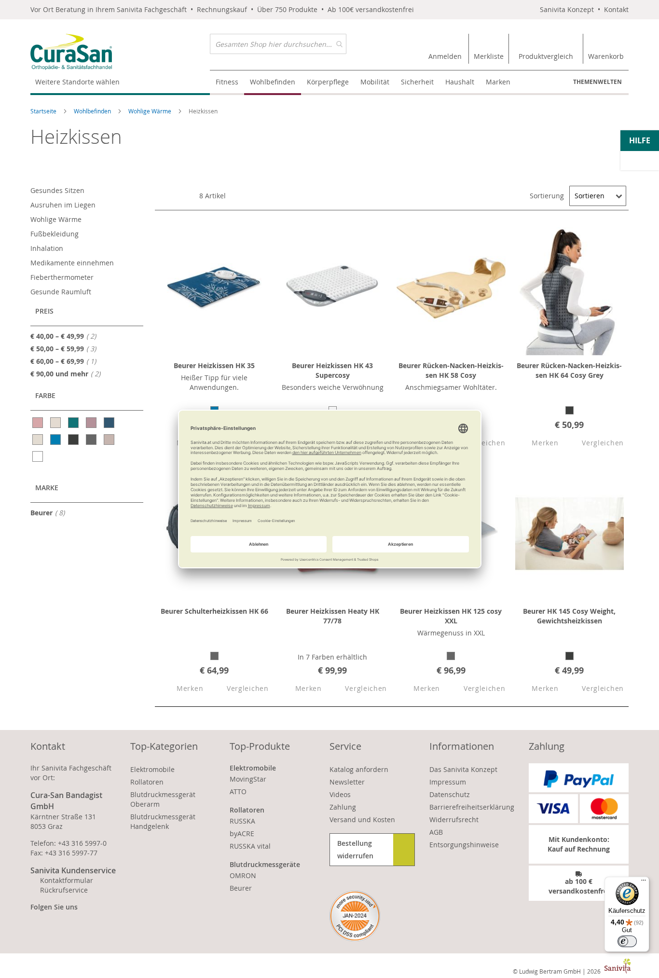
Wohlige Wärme (150, 111)
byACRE (242, 833)
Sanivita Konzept (567, 9)
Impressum (447, 781)
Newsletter (347, 781)
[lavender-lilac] (92, 422)
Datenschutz (449, 794)
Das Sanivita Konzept (463, 769)
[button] (537, 443)
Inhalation (46, 248)
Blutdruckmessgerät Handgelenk (162, 821)
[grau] (92, 439)
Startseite (44, 111)
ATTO (238, 791)
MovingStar (248, 779)
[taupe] (110, 439)
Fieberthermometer (62, 277)
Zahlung (343, 807)
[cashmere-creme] (56, 422)
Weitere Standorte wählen (77, 81)
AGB (436, 832)
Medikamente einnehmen (72, 262)
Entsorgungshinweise (464, 844)
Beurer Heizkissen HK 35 (214, 365)
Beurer (50, 512)
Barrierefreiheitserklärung (471, 807)
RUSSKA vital (250, 846)
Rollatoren (147, 781)
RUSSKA (242, 821)
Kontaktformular (66, 880)
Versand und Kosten (362, 819)
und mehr (68, 373)
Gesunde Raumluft (60, 291)
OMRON (243, 875)
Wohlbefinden (93, 111)
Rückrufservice (64, 890)
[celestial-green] (74, 422)
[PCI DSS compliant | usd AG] (355, 916)
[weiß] (38, 456)
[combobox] (278, 44)
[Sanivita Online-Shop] (120, 52)
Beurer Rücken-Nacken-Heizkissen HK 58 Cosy (451, 370)
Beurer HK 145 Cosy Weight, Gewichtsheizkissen (569, 615)
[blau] (56, 439)
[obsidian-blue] (110, 422)
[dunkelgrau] (74, 439)
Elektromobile (152, 769)
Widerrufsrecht (454, 819)
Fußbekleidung (54, 233)
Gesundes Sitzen (57, 190)
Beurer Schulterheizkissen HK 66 (214, 611)
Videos (340, 794)
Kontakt (616, 9)
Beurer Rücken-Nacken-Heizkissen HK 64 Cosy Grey (569, 370)
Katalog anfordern (359, 769)
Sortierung (547, 195)
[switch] (627, 941)
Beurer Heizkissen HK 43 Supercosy (332, 370)
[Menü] (643, 882)
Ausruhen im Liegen (63, 204)
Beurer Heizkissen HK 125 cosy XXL (451, 615)
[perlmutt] (38, 439)
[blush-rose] (38, 422)
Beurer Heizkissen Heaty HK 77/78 (332, 615)
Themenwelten (597, 82)
